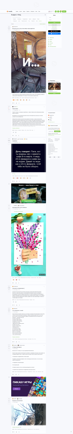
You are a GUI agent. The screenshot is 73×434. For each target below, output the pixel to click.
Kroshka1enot (16, 286)
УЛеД (14, 173)
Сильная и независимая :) (18, 288)
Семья (28, 130)
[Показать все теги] (38, 97)
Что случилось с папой (17, 310)
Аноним (15, 106)
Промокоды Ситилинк (51, 150)
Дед (32, 130)
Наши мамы (15, 108)
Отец (20, 97)
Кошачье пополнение (17, 400)
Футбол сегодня (50, 153)
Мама (40, 277)
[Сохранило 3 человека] (16, 283)
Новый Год (39, 371)
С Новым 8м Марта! (17, 347)
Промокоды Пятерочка (51, 146)
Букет (13, 277)
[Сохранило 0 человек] (16, 374)
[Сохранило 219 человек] (16, 181)
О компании (56, 140)
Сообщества (32, 11)
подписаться (57, 131)
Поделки (16, 277)
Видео (36, 97)
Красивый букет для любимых (19, 207)
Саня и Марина (17, 97)
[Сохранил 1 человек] (16, 135)
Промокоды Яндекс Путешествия (53, 148)
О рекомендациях (57, 139)
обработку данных (54, 134)
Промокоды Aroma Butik (51, 147)
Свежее (24, 11)
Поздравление (30, 371)
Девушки (19, 130)
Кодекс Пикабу (50, 139)
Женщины (16, 130)
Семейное (14, 141)
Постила (49, 152)
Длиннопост (37, 429)
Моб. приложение (50, 141)
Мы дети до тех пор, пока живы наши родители (23, 28)
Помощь (49, 138)
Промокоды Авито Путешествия (52, 151)
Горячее (17, 11)
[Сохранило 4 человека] (16, 305)
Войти (64, 11)
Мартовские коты (30, 429)
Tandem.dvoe (16, 26)
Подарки (31, 299)
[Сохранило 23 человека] (16, 103)
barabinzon (15, 345)
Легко (37, 277)
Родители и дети (33, 277)
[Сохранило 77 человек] (16, 342)
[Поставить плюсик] (9, 26)
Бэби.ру (49, 154)
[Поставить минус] (9, 30)
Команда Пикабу (50, 140)
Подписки (27, 11)
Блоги (36, 11)
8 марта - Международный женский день (28, 97)
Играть (54, 93)
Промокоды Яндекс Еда (51, 149)
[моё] (13, 97)
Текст (34, 299)
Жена (30, 130)
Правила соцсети (57, 138)
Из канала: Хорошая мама (18, 211)
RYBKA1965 (15, 308)
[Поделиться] (19, 103)
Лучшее (20, 11)
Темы (39, 11)
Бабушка (23, 130)
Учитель (34, 371)
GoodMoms (15, 205)
